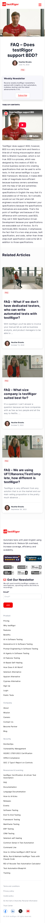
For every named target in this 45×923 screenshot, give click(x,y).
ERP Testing (8, 829)
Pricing (6, 621)
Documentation (10, 787)
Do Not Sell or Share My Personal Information (20, 901)
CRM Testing (8, 833)
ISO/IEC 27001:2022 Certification (17, 753)
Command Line (9, 847)
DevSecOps (8, 744)
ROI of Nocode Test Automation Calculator (22, 864)
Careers (6, 717)
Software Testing (10, 810)
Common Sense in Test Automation (18, 843)
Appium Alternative (11, 676)
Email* (6, 592)
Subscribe (22, 95)
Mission (6, 712)
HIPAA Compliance (11, 758)
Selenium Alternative (12, 672)
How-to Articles (10, 796)
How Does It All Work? (13, 667)
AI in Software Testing (13, 639)
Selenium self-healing (12, 838)
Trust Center (8, 906)
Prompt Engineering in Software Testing (20, 649)
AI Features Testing (11, 658)
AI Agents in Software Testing (16, 653)
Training (6, 873)
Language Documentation (14, 792)
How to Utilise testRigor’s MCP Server (19, 852)
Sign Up (6, 686)
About (6, 708)
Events (6, 805)
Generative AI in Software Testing (18, 644)
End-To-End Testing (12, 815)
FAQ (22, 70)
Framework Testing (11, 819)
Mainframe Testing (11, 824)
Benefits (6, 635)
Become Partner (10, 726)
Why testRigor (9, 625)
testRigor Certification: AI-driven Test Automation (19, 776)
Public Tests (8, 695)
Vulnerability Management (14, 749)
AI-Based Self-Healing (12, 663)
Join (8, 605)
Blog (5, 731)
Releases (7, 801)
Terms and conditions (11, 886)
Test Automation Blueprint (14, 868)
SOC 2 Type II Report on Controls (18, 762)
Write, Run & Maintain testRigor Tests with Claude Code (21, 857)
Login (5, 690)
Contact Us (8, 722)
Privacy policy (8, 891)
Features (7, 630)
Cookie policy (8, 896)
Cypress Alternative (12, 681)
